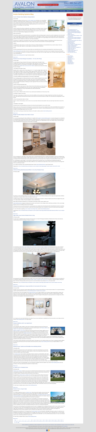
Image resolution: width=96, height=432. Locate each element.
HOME (23, 424)
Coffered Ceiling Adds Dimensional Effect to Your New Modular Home (28, 169)
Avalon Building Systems (47, 110)
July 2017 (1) (70, 59)
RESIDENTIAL (32, 424)
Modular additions (44, 327)
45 (34, 421)
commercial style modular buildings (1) (74, 37)
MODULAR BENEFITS (38, 424)
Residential (27, 10)
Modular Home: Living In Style (20, 388)
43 (31, 421)
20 (46, 420)
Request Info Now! (74, 14)
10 (31, 420)
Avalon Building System (20, 319)
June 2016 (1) (70, 60)
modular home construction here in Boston (27, 65)
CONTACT (66, 424)
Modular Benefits (35, 10)
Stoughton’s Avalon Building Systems (43, 118)
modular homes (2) (71, 49)
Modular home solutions (17, 370)
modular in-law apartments (18, 328)
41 (28, 421)
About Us (68, 10)
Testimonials (62, 10)
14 (37, 420)
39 (25, 421)
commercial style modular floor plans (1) (75, 40)
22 (49, 420)
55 (49, 421)
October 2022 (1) (70, 56)
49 (40, 421)
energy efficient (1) (71, 42)
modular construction (27, 332)
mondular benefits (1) (71, 51)
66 (16, 422)
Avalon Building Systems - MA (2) (73, 30)
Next (18, 422)
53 (46, 421)
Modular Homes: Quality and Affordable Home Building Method (27, 346)
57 (52, 421)
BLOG (69, 424)
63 (61, 421)
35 (19, 421)
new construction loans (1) (72, 52)
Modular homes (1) (71, 34)
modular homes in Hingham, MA (24, 374)
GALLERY (48, 424)
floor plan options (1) (71, 43)
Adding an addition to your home (19, 330)
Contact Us (75, 10)
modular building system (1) (72, 45)
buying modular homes (36, 411)
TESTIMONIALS (59, 424)
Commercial (19, 10)
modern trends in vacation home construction (39, 279)
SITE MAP (72, 424)
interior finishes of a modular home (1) (74, 44)
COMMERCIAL (26, 424)
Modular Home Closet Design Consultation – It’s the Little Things (27, 58)
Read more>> (15, 57)
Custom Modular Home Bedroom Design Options (24, 17)
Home (15, 10)
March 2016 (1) (70, 61)
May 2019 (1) (70, 57)
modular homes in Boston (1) (73, 50)
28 (58, 420)
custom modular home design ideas (31, 208)
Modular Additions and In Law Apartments (22, 323)
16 (40, 420)
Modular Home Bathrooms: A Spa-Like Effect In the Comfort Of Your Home (29, 286)
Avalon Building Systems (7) (72, 29)
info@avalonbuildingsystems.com (74, 7)
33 (16, 421)
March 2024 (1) (70, 55)
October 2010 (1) (70, 63)
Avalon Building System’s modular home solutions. (37, 290)
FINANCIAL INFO (53, 424)
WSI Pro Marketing (64, 426)
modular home (28, 392)
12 (34, 420)
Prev (15, 420)
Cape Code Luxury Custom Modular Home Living (24, 215)
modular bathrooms (32, 292)
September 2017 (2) (71, 58)
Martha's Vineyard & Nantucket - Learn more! (48, 4)
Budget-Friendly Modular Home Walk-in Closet (23, 114)
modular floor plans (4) (72, 48)
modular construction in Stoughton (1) (74, 47)
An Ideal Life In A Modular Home (20, 367)
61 (58, 421)
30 (61, 420)
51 (43, 421)
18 (43, 420)
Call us (47, 280)
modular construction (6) (72, 46)
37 (22, 421)
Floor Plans (43, 10)
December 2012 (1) (71, 62)
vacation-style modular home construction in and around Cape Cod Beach (34, 246)
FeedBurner (77, 25)
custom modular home (32, 20)
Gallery (49, 10)
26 (55, 420)
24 (52, 420)
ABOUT (63, 424)
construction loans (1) (71, 41)
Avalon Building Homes (32, 416)
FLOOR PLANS (44, 424)
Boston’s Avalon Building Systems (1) (74, 31)
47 (37, 421)
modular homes (17, 353)
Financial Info (56, 10)
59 (55, 421)
